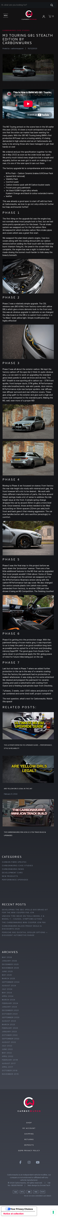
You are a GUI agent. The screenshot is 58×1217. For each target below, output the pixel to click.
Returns (29, 1139)
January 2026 (9, 961)
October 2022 (10, 1035)
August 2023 (9, 1021)
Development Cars (12, 873)
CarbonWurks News (13, 869)
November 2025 (10, 968)
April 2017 (7, 1067)
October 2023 (10, 1014)
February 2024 (10, 1003)
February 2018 (10, 1060)
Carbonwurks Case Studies (16, 30)
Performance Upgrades (15, 880)
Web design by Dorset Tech (39, 1185)
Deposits (29, 1145)
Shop (29, 1123)
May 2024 (7, 993)
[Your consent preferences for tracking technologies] (53, 1212)
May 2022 (7, 1053)
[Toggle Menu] (5, 15)
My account (29, 1128)
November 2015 (10, 1074)
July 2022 (7, 1046)
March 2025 (8, 978)
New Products (10, 876)
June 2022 (7, 1049)
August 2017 (9, 1063)
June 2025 (7, 971)
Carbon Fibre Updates (14, 862)
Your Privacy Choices (22, 1209)
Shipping (29, 1134)
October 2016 (10, 1070)
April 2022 (7, 1056)
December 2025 (10, 964)
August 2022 (9, 1042)
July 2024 (7, 989)
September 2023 (10, 1017)
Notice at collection (13, 1213)
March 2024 (8, 1000)
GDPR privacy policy (29, 1151)
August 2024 (9, 985)
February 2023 (10, 1028)
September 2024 (11, 982)
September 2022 (10, 1039)
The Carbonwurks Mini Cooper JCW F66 (24, 922)
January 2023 (9, 1031)
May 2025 (7, 975)
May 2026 (7, 957)
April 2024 (7, 996)
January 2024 (9, 1007)
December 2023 (10, 1010)
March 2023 (8, 1024)
